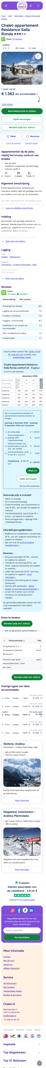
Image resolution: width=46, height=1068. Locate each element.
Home (3, 16)
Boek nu (32, 470)
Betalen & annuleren (12, 995)
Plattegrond (15, 257)
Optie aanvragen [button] (22, 119)
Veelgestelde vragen (12, 991)
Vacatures (7, 964)
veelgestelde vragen (22, 357)
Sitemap (37, 1030)
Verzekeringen (9, 983)
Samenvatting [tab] (9, 299)
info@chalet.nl (9, 1016)
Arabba (4, 19)
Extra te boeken (13, 143)
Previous (3, 68)
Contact (7, 956)
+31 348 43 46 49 (11, 1019)
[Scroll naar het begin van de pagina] (39, 1063)
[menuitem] (4, 16)
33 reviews (17, 39)
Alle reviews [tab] (25, 299)
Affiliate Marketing (11, 968)
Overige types (31, 143)
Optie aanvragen (28, 479)
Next (40, 68)
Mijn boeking (9, 987)
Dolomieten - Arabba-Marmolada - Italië (19, 264)
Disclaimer (20, 1030)
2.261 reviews (29, 900)
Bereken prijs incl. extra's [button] (22, 127)
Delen (13, 136)
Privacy (29, 1030)
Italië (10, 16)
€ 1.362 (7, 94)
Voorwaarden (8, 1030)
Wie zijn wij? (8, 960)
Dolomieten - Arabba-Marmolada (27, 16)
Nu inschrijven (22, 937)
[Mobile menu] (5, 5)
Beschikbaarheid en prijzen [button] (22, 111)
